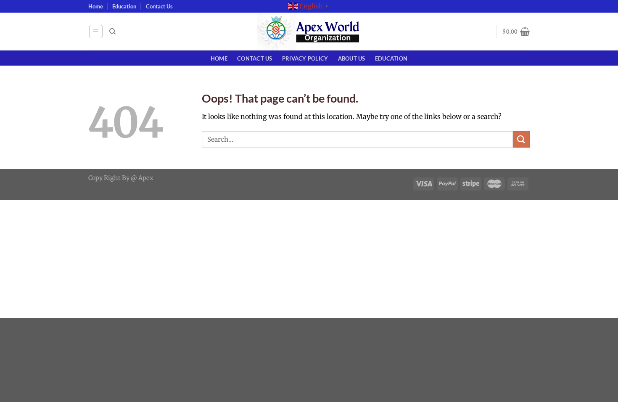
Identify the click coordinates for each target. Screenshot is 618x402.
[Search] (112, 32)
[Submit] (521, 139)
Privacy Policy (305, 58)
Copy (95, 178)
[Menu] (96, 31)
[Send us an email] (533, 10)
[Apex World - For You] (309, 31)
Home (95, 6)
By (125, 178)
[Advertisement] (252, 259)
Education (124, 6)
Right (112, 178)
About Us (351, 58)
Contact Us (159, 6)
